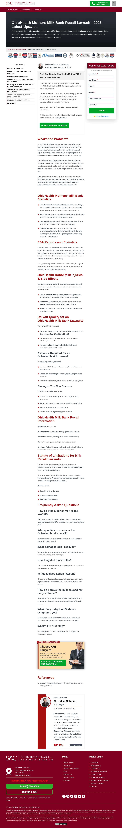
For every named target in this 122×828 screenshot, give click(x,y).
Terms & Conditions (97, 783)
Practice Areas (12, 10)
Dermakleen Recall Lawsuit (49, 491)
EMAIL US (30, 792)
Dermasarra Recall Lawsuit (49, 495)
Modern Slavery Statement (100, 780)
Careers (67, 780)
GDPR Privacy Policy (98, 777)
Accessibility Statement (99, 771)
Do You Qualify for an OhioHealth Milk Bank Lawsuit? (20, 86)
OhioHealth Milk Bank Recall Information (18, 91)
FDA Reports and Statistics (17, 77)
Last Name (93, 80)
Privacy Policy (96, 765)
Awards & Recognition (71, 768)
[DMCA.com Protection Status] (61, 825)
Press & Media (69, 777)
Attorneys (67, 765)
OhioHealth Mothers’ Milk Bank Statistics (19, 72)
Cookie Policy (95, 768)
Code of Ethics (96, 774)
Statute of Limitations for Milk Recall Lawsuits (19, 96)
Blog (65, 771)
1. (79, 155)
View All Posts (76, 745)
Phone (92, 92)
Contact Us (38, 10)
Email (91, 86)
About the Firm (25, 10)
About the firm (68, 762)
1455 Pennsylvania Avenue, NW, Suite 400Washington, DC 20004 (24, 772)
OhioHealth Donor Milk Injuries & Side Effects (20, 81)
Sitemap (94, 786)
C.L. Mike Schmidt (62, 64)
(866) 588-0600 (61, 118)
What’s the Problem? (15, 68)
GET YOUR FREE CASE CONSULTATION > (51, 663)
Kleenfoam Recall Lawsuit (49, 499)
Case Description (95, 98)
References (11, 103)
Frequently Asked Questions (18, 100)
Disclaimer (94, 762)
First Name (93, 74)
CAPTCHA (93, 105)
